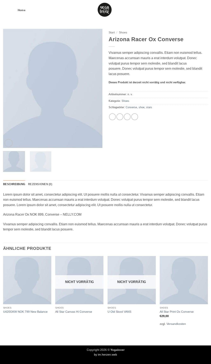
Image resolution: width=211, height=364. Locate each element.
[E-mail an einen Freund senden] (119, 116)
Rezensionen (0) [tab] (40, 184)
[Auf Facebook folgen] (183, 10)
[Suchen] (12, 10)
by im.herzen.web (105, 354)
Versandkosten (176, 323)
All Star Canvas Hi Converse (73, 311)
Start (112, 32)
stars (149, 107)
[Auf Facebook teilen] (112, 116)
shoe (141, 107)
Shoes (123, 32)
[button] (5, 10)
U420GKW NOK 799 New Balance (25, 311)
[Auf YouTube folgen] (205, 10)
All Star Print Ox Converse (177, 311)
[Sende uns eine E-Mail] (194, 10)
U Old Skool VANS (119, 311)
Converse (131, 107)
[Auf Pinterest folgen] (200, 10)
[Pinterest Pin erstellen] (127, 116)
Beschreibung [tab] (14, 184)
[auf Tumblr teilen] (134, 116)
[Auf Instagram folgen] (189, 10)
